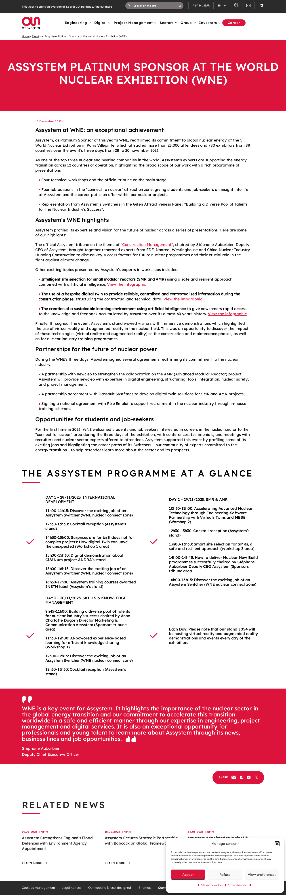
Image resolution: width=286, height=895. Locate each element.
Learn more (32, 863)
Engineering (76, 23)
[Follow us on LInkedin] (261, 5)
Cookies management (38, 888)
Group (186, 23)
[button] (277, 843)
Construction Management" (147, 244)
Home (25, 36)
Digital (100, 23)
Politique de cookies (212, 885)
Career (234, 23)
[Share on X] (256, 777)
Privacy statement (237, 885)
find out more (103, 6)
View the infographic (126, 284)
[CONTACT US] (248, 6)
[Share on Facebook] (241, 777)
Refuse (225, 874)
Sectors (167, 23)
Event (35, 36)
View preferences (262, 874)
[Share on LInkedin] (248, 777)
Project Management (133, 23)
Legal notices (72, 888)
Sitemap (145, 888)
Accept (188, 874)
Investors (208, 23)
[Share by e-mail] (233, 777)
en (220, 5)
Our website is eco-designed (110, 888)
